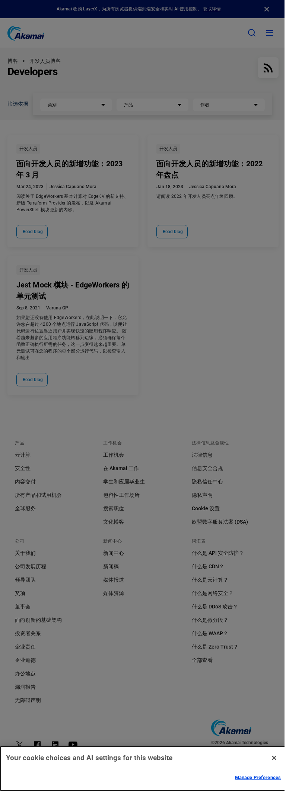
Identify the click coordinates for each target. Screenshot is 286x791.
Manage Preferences (258, 777)
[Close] (274, 758)
